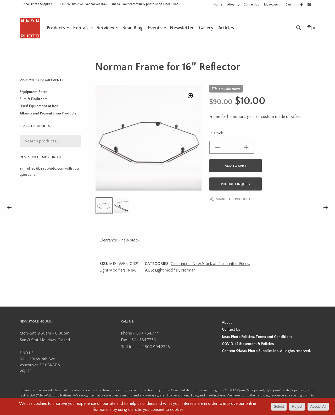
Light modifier (167, 270)
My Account (272, 4)
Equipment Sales (33, 92)
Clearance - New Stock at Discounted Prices (210, 263)
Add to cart (235, 166)
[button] (190, 96)
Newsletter (182, 28)
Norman (188, 270)
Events (155, 28)
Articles (226, 28)
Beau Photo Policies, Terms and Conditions (257, 337)
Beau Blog (132, 28)
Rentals (80, 28)
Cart (288, 4)
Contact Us (251, 4)
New (132, 270)
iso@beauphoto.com (47, 168)
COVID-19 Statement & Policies (248, 344)
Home (218, 4)
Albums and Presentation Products (48, 113)
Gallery (206, 28)
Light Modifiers (112, 270)
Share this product (233, 199)
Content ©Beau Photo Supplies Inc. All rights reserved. (266, 351)
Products (56, 28)
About (231, 4)
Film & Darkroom (34, 99)
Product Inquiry (235, 184)
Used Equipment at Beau (40, 106)
